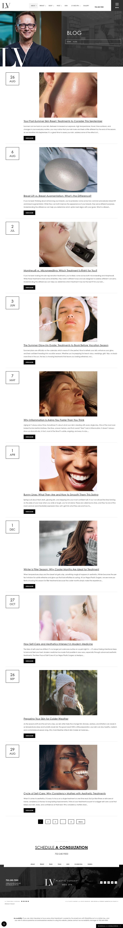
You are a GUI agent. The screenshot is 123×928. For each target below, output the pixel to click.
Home (69, 41)
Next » (81, 822)
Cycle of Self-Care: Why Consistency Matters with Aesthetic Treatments (65, 793)
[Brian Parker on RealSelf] (105, 882)
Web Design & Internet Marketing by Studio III (104, 901)
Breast (42, 864)
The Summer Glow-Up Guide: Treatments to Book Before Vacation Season (66, 345)
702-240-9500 (103, 920)
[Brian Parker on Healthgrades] (116, 882)
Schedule (61, 847)
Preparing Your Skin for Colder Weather (46, 718)
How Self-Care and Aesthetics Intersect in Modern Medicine (58, 644)
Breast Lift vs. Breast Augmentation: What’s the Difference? (57, 195)
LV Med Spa (78, 864)
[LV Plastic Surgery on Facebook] (101, 882)
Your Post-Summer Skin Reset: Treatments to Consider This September (63, 121)
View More (29, 138)
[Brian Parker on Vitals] (112, 882)
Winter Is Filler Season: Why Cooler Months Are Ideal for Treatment (61, 569)
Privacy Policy (10, 903)
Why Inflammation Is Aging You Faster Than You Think (54, 420)
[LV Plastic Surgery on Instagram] (108, 882)
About (33, 5)
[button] (4, 924)
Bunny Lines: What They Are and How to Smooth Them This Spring (61, 494)
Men (66, 5)
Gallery (86, 5)
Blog (75, 41)
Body (51, 864)
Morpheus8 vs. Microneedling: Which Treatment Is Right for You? (60, 270)
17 (71, 822)
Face (59, 864)
